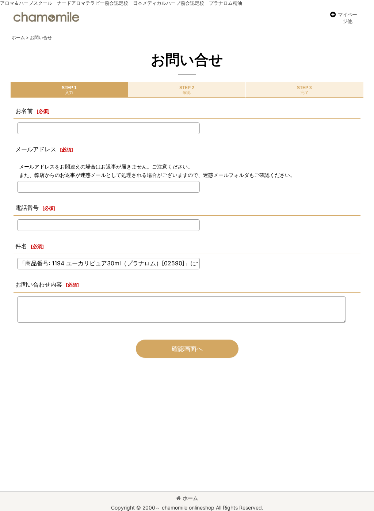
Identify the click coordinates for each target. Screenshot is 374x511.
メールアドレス (35, 149)
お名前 (24, 110)
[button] (343, 18)
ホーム (190, 498)
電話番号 (27, 207)
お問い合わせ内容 (38, 284)
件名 (21, 246)
